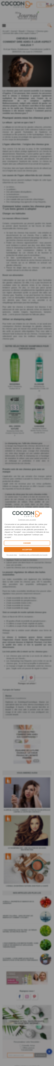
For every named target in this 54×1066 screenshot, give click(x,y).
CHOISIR (27, 543)
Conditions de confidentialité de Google (33, 555)
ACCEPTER (27, 549)
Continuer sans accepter (27, 520)
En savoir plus (12, 555)
